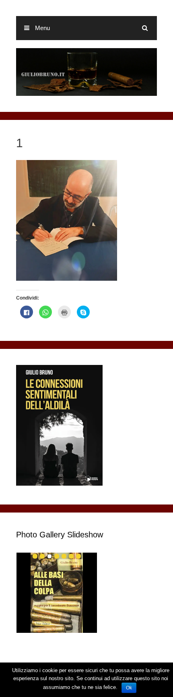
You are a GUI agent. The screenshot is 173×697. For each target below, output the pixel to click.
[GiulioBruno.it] (86, 72)
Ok (129, 688)
